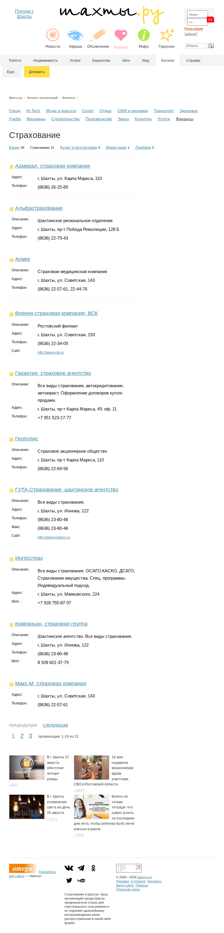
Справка (193, 61)
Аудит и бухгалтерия (78, 147)
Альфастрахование (39, 208)
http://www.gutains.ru (54, 537)
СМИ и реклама (133, 110)
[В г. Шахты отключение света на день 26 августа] (27, 817)
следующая (55, 725)
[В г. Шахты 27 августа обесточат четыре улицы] (27, 778)
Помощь (142, 885)
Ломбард (143, 147)
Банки (14, 147)
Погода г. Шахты (24, 14)
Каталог (167, 61)
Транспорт (164, 110)
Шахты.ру (15, 97)
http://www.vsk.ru (51, 352)
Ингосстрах (29, 558)
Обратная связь (128, 889)
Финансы (68, 97)
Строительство (65, 118)
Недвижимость (45, 61)
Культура (143, 118)
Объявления (98, 46)
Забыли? (190, 34)
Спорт (88, 110)
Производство (98, 118)
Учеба (15, 118)
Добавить (37, 72)
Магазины (36, 118)
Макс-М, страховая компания (50, 683)
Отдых (105, 110)
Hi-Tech (33, 110)
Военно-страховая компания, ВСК (56, 313)
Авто (126, 61)
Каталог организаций (42, 97)
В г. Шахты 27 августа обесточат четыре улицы (58, 768)
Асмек (22, 259)
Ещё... (12, 72)
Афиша (75, 46)
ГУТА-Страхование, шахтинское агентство (66, 490)
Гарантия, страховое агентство (53, 373)
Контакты (154, 881)
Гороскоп (166, 46)
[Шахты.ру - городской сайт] (112, 23)
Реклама (122, 881)
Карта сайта (125, 885)
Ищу (145, 61)
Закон (123, 118)
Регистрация (193, 28)
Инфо (144, 46)
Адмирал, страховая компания (52, 166)
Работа (15, 61)
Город (14, 110)
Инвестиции (116, 147)
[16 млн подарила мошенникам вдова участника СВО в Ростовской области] (91, 778)
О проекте (138, 881)
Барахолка (101, 61)
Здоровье (189, 110)
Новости (53, 46)
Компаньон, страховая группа (51, 624)
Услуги (75, 61)
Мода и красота (61, 110)
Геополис (26, 439)
